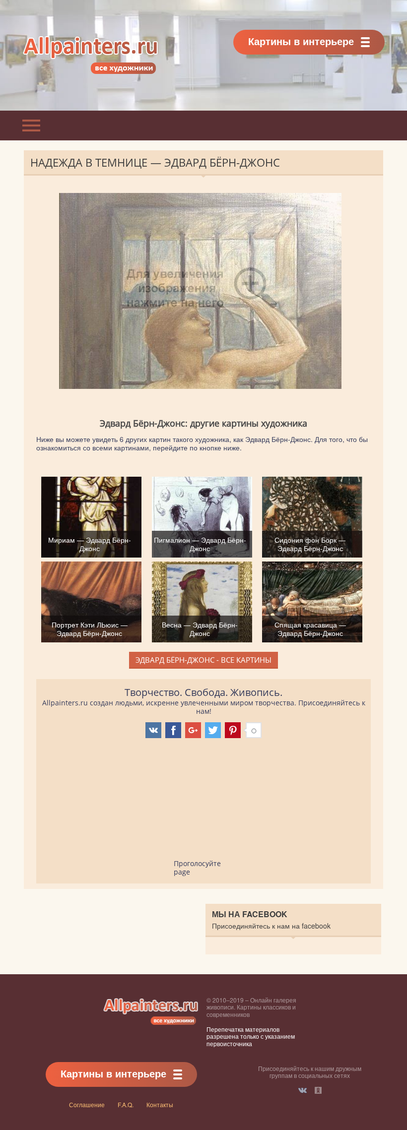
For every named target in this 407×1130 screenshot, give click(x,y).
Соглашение (87, 1104)
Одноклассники (318, 1090)
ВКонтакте (302, 1090)
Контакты (159, 1104)
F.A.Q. (126, 1104)
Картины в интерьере (301, 41)
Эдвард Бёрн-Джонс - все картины (203, 660)
